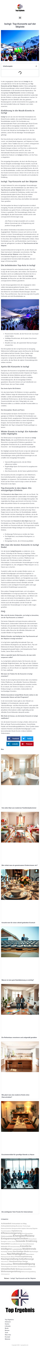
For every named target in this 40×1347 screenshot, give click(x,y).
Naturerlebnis (30, 1254)
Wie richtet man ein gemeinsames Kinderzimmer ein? (20, 865)
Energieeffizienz (23, 1235)
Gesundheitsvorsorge (16, 1244)
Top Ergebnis (9, 1319)
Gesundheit (5, 1244)
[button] (20, 17)
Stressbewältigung (24, 1263)
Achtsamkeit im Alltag (19, 1223)
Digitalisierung (16, 1231)
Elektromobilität (7, 1236)
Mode (7, 1328)
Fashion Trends (11, 1241)
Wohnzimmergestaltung (28, 1271)
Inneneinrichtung (15, 1246)
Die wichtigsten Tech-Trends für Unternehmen (17, 1212)
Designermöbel (16, 1228)
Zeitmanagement (5, 1274)
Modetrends (29, 1248)
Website (7, 1339)
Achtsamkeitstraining (8, 1226)
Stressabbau (6, 1264)
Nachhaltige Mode (21, 1251)
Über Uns (8, 1334)
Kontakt (7, 1337)
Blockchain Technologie (23, 1226)
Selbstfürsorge (26, 1259)
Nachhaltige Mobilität (7, 1251)
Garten (7, 1324)
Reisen (6, 1278)
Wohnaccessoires (24, 1269)
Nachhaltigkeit (16, 1253)
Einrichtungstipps (27, 1233)
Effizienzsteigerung (11, 1233)
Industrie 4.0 (5, 1246)
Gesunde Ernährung (26, 1241)
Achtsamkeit (6, 1223)
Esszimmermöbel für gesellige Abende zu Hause (18, 1154)
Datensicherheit (6, 1228)
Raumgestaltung (10, 1259)
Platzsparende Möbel (8, 1256)
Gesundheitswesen (28, 1244)
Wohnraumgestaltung (11, 1271)
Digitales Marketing (26, 1228)
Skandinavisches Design (18, 1261)
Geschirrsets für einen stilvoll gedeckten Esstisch (18, 922)
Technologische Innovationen (26, 1266)
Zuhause (8, 1322)
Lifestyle (8, 1326)
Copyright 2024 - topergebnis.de (20, 1345)
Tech (6, 1332)
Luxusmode (17, 1249)
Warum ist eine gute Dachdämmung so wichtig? (18, 980)
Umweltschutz (8, 1269)
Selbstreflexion (5, 1261)
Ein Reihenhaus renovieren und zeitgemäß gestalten (19, 1037)
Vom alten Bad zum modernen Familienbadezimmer (19, 808)
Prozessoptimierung (23, 1257)
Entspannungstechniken (14, 1238)
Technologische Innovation (9, 1266)
